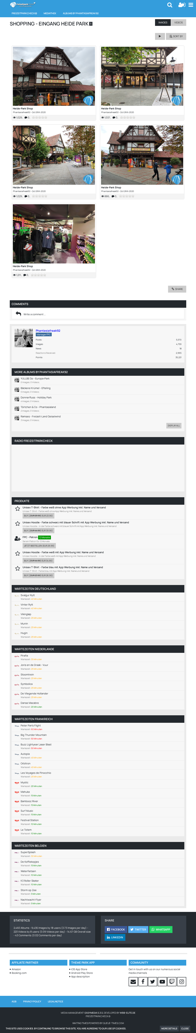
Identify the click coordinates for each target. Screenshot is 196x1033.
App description (80, 976)
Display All (174, 425)
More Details (169, 1028)
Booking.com (19, 973)
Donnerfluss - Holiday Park (36, 397)
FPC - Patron (30, 537)
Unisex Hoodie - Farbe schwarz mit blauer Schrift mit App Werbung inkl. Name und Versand (76, 522)
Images (39, 344)
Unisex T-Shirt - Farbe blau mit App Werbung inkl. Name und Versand (63, 567)
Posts (39, 339)
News (38, 348)
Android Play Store (82, 973)
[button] (190, 5)
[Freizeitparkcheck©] (22, 5)
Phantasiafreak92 (21, 112)
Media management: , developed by (98, 1012)
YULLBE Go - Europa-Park (35, 378)
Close (185, 1028)
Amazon (16, 969)
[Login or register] (182, 5)
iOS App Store (79, 969)
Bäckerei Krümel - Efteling (36, 388)
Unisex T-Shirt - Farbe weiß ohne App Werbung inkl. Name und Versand (64, 507)
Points (39, 357)
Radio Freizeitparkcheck (34, 441)
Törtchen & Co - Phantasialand (38, 407)
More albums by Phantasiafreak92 (41, 372)
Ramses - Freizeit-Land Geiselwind (41, 416)
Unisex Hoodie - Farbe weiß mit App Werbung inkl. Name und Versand (63, 552)
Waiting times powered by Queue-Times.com (98, 1023)
